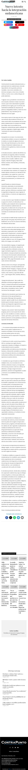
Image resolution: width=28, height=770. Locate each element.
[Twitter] (15, 747)
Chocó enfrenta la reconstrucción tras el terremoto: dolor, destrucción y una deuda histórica (5, 598)
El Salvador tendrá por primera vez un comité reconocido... (14, 686)
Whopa (10, 769)
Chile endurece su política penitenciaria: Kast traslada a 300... (14, 703)
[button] (25, 2)
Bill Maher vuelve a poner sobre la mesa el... (14, 680)
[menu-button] (22, 2)
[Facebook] (10, 747)
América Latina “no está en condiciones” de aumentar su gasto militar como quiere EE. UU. (23, 570)
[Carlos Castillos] (14, 625)
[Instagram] (13, 747)
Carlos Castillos (14, 631)
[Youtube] (18, 747)
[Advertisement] (14, 63)
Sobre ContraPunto (14, 751)
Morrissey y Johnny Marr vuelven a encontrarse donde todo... (13, 674)
